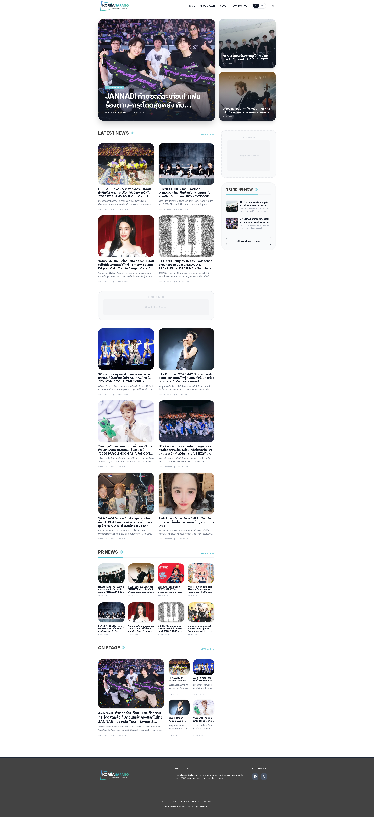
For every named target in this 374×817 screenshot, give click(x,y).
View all (206, 134)
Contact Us (240, 6)
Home (191, 6)
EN (262, 6)
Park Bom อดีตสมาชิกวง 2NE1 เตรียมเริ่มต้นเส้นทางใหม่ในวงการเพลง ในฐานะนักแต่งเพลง (186, 522)
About (224, 6)
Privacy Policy (180, 802)
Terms (195, 802)
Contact (207, 802)
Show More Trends (248, 240)
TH (256, 6)
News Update (208, 6)
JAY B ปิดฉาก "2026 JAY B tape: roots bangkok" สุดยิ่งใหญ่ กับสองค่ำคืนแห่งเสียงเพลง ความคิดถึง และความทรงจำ (186, 377)
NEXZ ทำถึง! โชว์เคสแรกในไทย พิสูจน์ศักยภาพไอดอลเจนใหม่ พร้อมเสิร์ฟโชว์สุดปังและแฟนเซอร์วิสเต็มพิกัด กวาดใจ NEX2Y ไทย (185, 449)
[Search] (273, 5)
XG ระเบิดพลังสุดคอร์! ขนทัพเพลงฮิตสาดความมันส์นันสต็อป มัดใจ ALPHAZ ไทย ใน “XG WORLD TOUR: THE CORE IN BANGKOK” (124, 377)
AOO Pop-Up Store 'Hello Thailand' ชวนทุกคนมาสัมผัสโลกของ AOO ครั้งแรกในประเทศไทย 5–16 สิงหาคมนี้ (201, 589)
